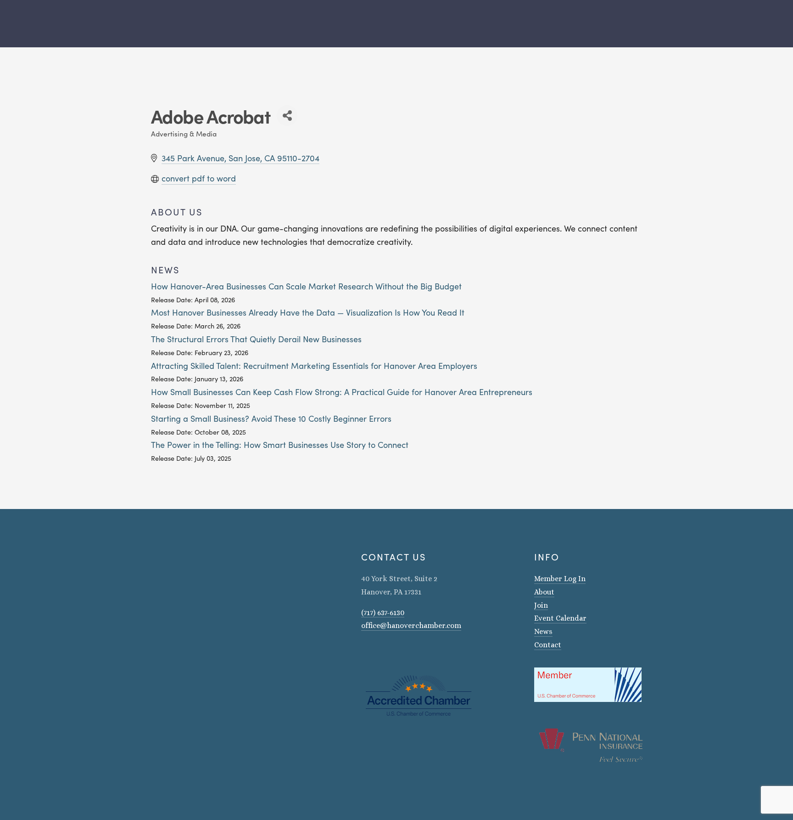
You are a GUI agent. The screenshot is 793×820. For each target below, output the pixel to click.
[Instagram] (365, 652)
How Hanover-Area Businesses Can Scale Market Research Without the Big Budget (306, 286)
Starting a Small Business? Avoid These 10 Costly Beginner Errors (271, 418)
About (544, 592)
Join (541, 605)
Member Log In (560, 578)
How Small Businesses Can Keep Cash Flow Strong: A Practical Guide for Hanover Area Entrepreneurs (341, 391)
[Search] (147, 23)
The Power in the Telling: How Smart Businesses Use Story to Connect (279, 444)
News (543, 631)
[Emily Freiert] (388, 652)
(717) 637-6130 (382, 612)
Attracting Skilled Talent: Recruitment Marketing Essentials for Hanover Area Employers (314, 365)
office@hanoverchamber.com (411, 625)
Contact (547, 644)
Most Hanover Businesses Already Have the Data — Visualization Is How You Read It (307, 312)
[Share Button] (287, 115)
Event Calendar (560, 618)
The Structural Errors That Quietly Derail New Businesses (256, 339)
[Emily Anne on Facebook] (376, 652)
